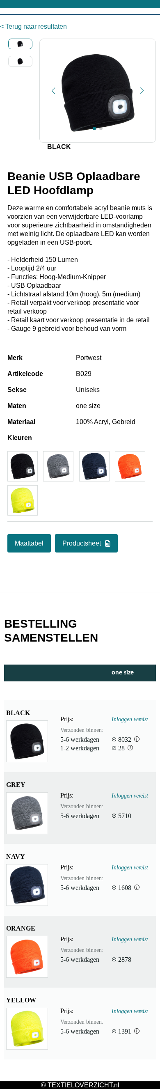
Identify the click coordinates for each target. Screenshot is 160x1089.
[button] (53, 90)
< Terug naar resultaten (33, 26)
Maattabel (29, 543)
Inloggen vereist (130, 719)
